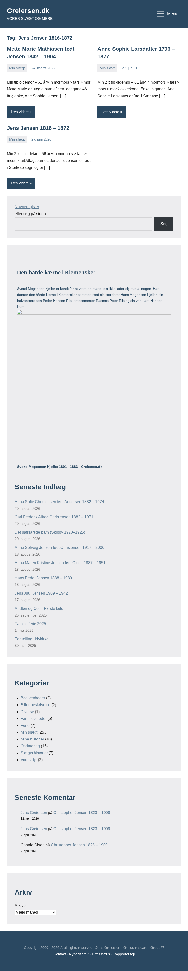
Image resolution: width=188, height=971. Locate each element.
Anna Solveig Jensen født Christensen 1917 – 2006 (59, 548)
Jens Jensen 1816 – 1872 (38, 128)
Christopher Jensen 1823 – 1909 (81, 813)
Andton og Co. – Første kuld (39, 609)
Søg (164, 224)
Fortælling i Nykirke (31, 639)
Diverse (27, 712)
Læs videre (20, 112)
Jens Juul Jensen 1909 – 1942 (41, 593)
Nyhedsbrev (79, 954)
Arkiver (21, 905)
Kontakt (60, 954)
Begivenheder (33, 698)
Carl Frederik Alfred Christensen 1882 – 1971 (54, 517)
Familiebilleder (34, 718)
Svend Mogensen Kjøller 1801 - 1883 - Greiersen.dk (59, 467)
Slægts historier (34, 753)
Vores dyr (29, 760)
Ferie (25, 725)
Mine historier (32, 739)
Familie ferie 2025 (30, 624)
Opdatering (30, 746)
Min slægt (17, 68)
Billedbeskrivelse (35, 705)
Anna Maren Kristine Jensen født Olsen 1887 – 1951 (60, 563)
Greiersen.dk (28, 10)
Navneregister (27, 207)
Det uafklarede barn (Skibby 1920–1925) (50, 532)
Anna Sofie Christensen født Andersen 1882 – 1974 (59, 502)
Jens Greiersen (34, 813)
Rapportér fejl (124, 954)
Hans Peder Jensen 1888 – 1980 (43, 578)
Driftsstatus (101, 954)
